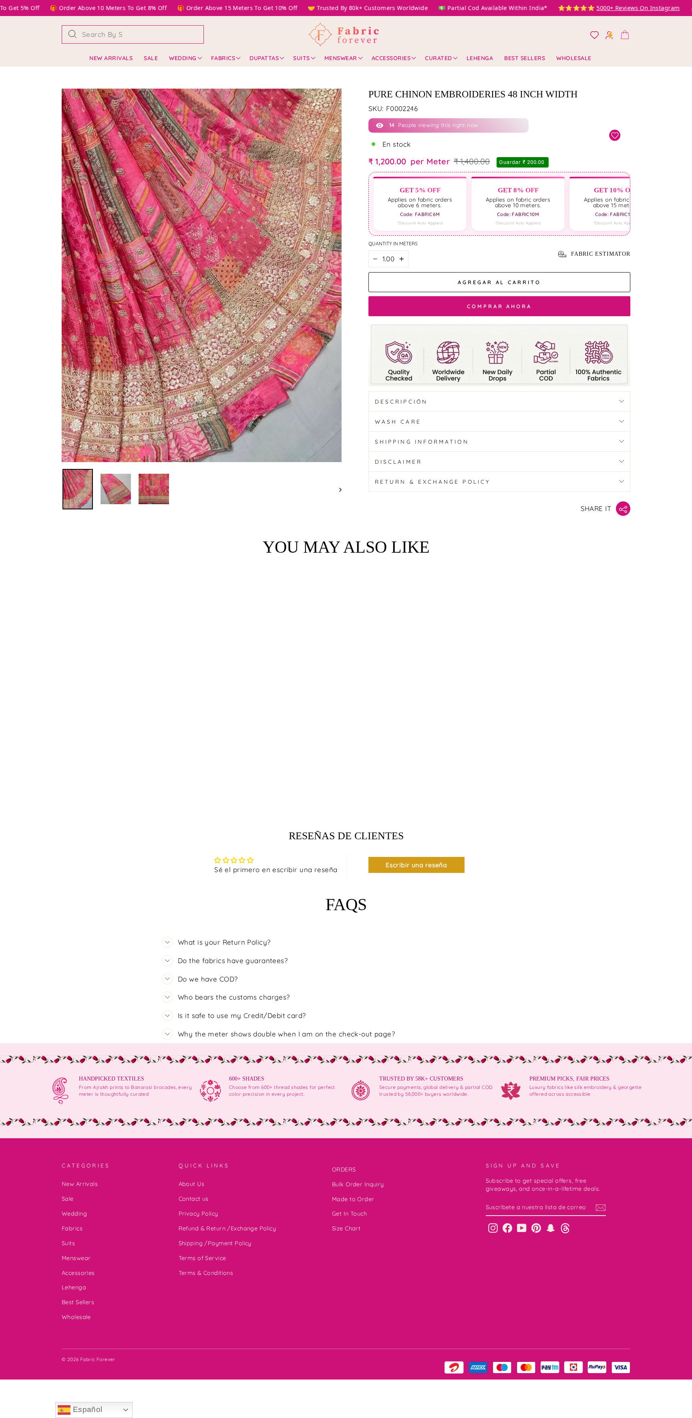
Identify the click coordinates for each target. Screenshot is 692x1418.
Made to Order (353, 1199)
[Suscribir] (600, 1207)
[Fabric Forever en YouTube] (522, 1228)
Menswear (340, 58)
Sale (151, 58)
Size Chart (346, 1228)
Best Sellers (524, 58)
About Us (191, 1184)
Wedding (183, 58)
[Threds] (565, 1228)
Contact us (194, 1198)
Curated (438, 58)
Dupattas (264, 58)
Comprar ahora (499, 306)
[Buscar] (72, 34)
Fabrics (223, 58)
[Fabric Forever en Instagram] (493, 1228)
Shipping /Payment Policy (215, 1243)
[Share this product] (623, 508)
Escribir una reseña (416, 865)
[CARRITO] (622, 34)
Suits (301, 58)
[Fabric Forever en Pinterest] (536, 1228)
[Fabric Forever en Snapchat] (550, 1228)
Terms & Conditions (206, 1273)
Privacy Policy (198, 1213)
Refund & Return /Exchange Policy (227, 1228)
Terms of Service (202, 1258)
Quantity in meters (393, 243)
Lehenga (480, 58)
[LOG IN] (592, 34)
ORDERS (344, 1169)
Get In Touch (349, 1213)
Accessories (391, 58)
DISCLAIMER (398, 461)
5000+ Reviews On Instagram (618, 8)
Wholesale (573, 58)
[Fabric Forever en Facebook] (507, 1228)
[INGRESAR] (606, 34)
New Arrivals (111, 58)
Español (86, 1409)
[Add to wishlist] (615, 136)
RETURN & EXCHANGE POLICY (433, 481)
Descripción (401, 401)
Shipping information (422, 441)
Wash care (398, 421)
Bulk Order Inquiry (358, 1184)
